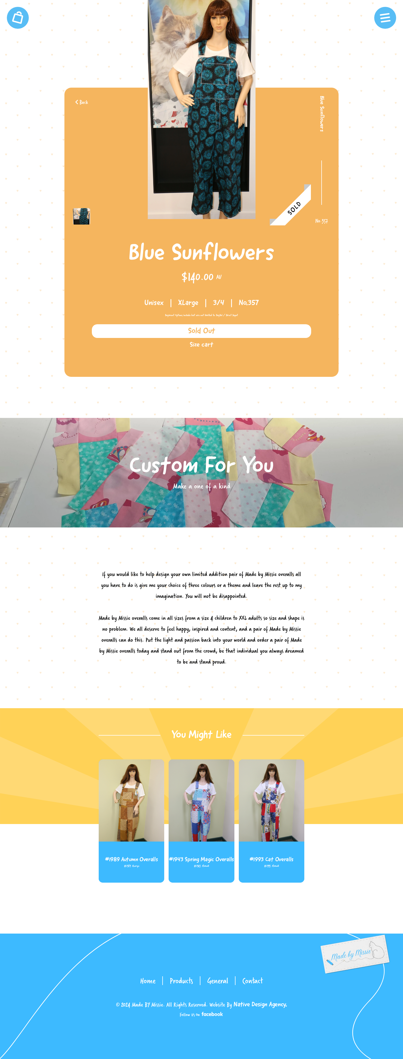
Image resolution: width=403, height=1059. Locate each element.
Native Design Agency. (260, 1004)
